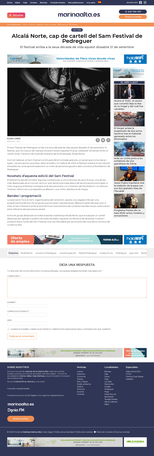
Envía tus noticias (121, 432)
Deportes (81, 374)
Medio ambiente (84, 384)
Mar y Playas (82, 382)
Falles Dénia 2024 (133, 371)
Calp (106, 374)
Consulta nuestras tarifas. (18, 388)
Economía (81, 377)
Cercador (74, 24)
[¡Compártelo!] (98, 140)
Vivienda (80, 394)
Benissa (107, 371)
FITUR (128, 374)
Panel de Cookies (104, 432)
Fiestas (80, 379)
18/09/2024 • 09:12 (13, 141)
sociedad (53, 24)
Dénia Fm (32, 24)
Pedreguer (121, 253)
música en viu (106, 253)
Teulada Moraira (110, 399)
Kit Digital (32, 395)
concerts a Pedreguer (46, 253)
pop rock (134, 253)
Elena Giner (13, 138)
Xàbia (106, 404)
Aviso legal (47, 432)
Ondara (107, 387)
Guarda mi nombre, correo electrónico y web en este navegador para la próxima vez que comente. (60, 329)
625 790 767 (134, 11)
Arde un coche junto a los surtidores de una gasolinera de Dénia (128, 161)
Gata (106, 379)
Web (9, 320)
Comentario (13, 276)
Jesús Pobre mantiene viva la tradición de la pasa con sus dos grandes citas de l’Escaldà (129, 187)
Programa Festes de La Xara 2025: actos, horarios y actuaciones (129, 213)
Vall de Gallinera (110, 402)
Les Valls (108, 382)
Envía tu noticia (133, 17)
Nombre (11, 302)
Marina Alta (109, 384)
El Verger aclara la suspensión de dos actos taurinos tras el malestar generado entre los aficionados (128, 133)
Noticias (81, 367)
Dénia (106, 377)
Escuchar (17, 15)
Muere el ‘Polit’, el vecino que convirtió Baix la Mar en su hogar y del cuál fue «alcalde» (128, 105)
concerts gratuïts (68, 253)
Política (46, 24)
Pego (106, 392)
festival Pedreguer (88, 253)
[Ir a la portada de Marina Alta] (79, 14)
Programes (64, 24)
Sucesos (80, 392)
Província (81, 389)
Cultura (25, 24)
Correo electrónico (18, 311)
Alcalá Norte (26, 253)
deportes (40, 24)
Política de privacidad (64, 432)
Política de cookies (83, 432)
